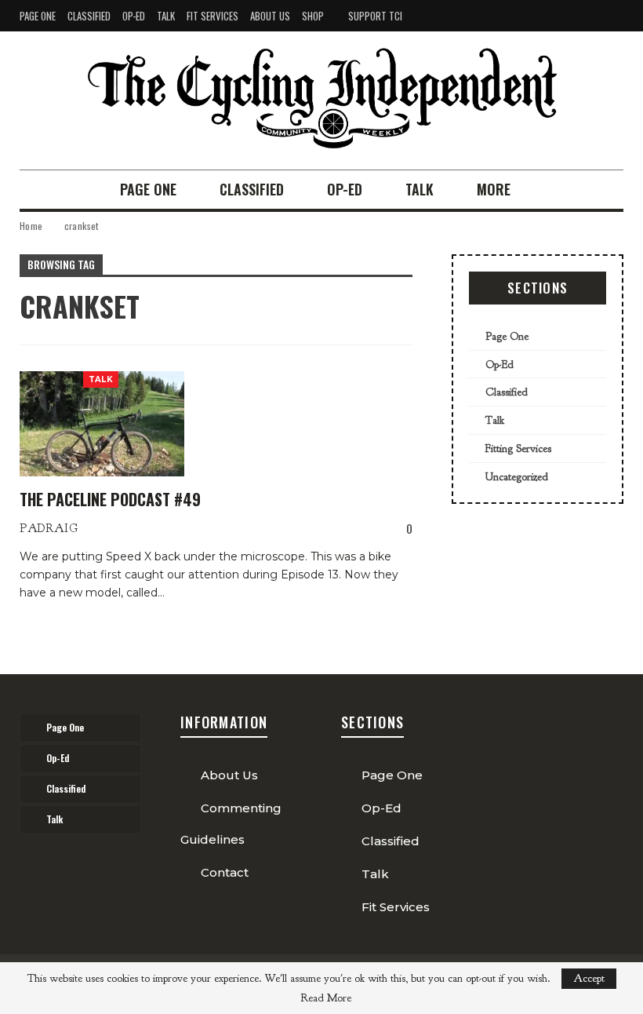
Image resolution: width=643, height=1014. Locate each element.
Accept (589, 978)
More (493, 189)
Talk (166, 16)
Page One (38, 16)
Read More (325, 998)
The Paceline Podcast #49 (110, 499)
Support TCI (375, 16)
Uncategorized (516, 476)
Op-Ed (133, 16)
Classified (89, 16)
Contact (225, 872)
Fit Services (212, 16)
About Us (270, 16)
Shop (313, 16)
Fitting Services (518, 448)
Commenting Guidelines (231, 824)
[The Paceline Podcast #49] (102, 423)
